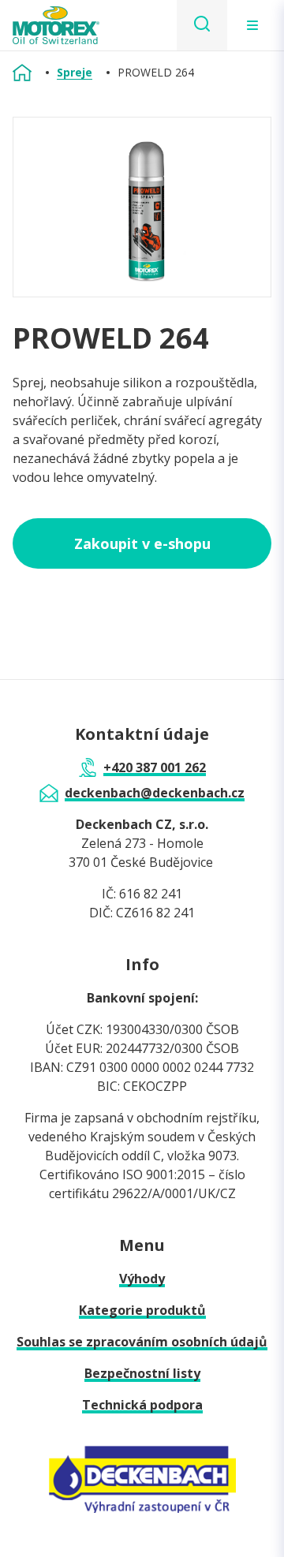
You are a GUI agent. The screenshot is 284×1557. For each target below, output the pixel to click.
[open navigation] (252, 25)
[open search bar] (202, 25)
